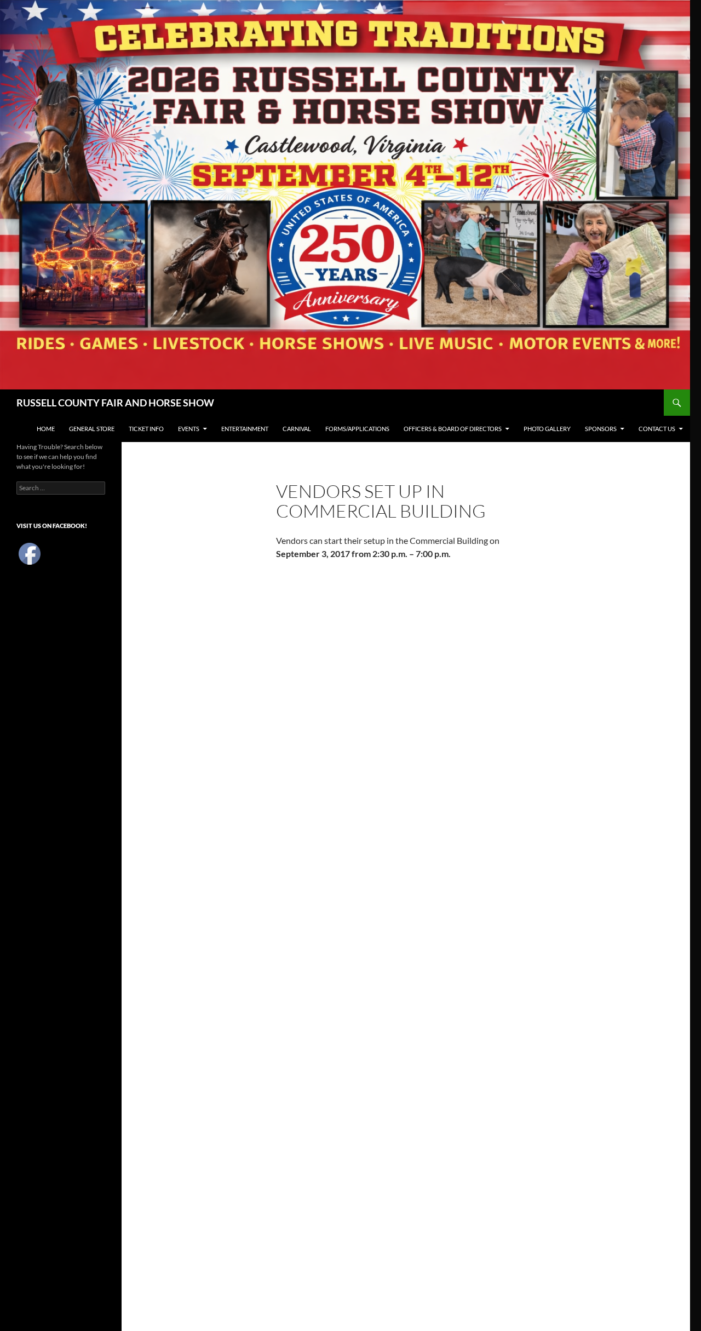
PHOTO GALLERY (547, 428)
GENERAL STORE (91, 428)
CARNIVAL (297, 428)
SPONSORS (601, 428)
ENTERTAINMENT (244, 428)
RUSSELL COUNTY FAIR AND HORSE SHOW (115, 403)
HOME (46, 428)
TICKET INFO (146, 428)
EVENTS (188, 428)
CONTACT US (657, 428)
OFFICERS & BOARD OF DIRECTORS (453, 428)
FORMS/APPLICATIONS (357, 428)
